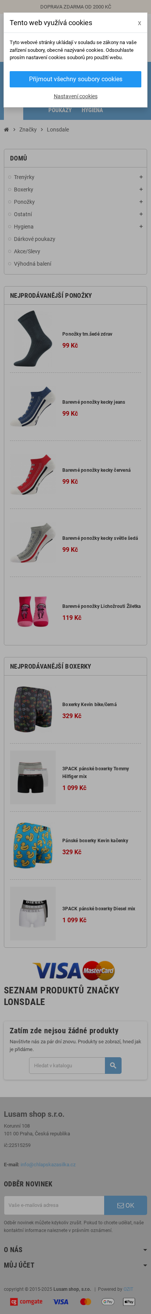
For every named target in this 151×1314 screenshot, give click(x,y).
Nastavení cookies (76, 96)
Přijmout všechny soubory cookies (75, 79)
